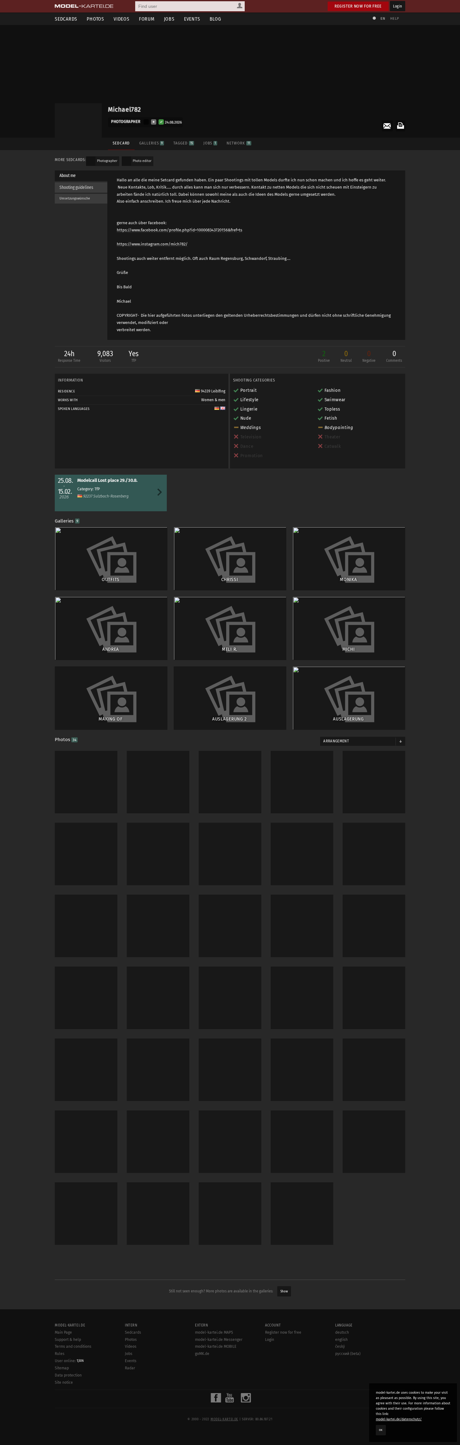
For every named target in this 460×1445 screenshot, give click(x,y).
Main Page (63, 1332)
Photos (95, 19)
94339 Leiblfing (212, 391)
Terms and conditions (73, 1346)
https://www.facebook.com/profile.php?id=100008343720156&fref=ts (179, 230)
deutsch (342, 1332)
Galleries (151, 143)
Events (192, 19)
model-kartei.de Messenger (219, 1339)
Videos (122, 19)
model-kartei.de (224, 1419)
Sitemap (62, 1368)
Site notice (64, 1382)
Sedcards (66, 19)
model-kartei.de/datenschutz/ (399, 1419)
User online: (69, 1361)
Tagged (182, 143)
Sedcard (121, 143)
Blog (215, 19)
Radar (130, 1368)
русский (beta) (347, 1354)
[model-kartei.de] (84, 6)
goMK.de (202, 1354)
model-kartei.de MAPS (214, 1332)
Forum (147, 19)
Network (238, 143)
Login (397, 6)
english (341, 1339)
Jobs (169, 19)
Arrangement (336, 741)
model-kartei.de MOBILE (216, 1346)
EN (383, 19)
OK (381, 1430)
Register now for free (358, 6)
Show (284, 1291)
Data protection (68, 1375)
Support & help (68, 1339)
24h (69, 356)
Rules (59, 1354)
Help (394, 19)
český (340, 1346)
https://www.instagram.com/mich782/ (152, 244)
